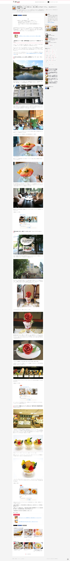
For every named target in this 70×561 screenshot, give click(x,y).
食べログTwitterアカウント (48, 88)
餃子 (56, 57)
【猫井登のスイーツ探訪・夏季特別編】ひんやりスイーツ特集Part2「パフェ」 (26, 20)
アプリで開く (25, 227)
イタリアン (50, 51)
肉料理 (50, 57)
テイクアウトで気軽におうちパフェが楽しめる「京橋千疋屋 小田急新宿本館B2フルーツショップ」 (28, 24)
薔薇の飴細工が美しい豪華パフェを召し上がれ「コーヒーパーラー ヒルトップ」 (27, 22)
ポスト (15, 15)
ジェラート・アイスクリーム (49, 54)
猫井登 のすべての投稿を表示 (51, 22)
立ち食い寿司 (54, 60)
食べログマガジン (16, 2)
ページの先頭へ (68, 559)
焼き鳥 (50, 60)
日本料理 (47, 60)
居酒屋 (47, 51)
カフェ (25, 11)
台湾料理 (53, 57)
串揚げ (47, 57)
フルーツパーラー (29, 11)
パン (54, 54)
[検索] (48, 2)
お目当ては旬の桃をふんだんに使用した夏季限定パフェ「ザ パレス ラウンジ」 (28, 21)
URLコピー (24, 15)
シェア (19, 15)
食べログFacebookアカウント (46, 88)
